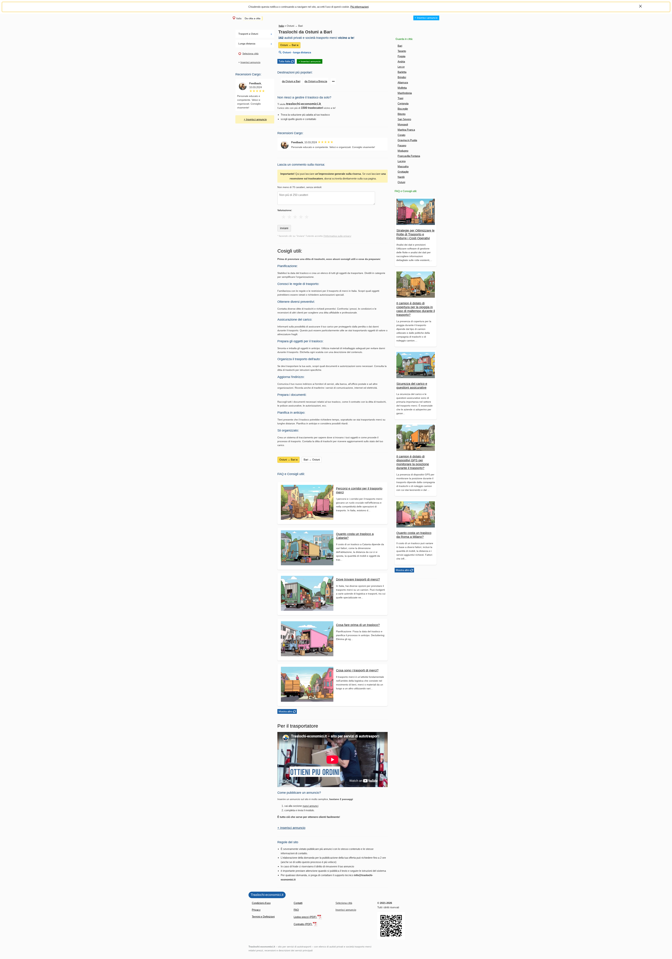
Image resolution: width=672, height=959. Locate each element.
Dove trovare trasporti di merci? (358, 579)
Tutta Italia (284, 61)
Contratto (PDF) (303, 924)
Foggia (401, 56)
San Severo (404, 119)
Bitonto (401, 113)
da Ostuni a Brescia (315, 81)
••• (333, 81)
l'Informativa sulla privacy (337, 236)
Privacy (256, 909)
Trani (400, 98)
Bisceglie (403, 108)
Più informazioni (359, 6)
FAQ (296, 909)
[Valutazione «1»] (283, 217)
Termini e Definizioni (263, 916)
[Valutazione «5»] (307, 217)
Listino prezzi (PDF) (305, 916)
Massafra (403, 166)
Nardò (401, 176)
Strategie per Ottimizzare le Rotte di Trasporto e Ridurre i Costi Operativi (415, 234)
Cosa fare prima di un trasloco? (358, 625)
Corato (401, 134)
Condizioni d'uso (261, 902)
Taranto (402, 50)
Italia (238, 18)
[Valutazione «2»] (289, 217)
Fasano (402, 145)
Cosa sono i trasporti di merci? (357, 670)
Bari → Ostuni (312, 459)
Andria (401, 61)
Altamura (403, 82)
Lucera (401, 161)
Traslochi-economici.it (267, 895)
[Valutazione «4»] (301, 217)
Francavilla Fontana (409, 155)
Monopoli (403, 124)
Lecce (401, 66)
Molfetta (402, 87)
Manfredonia (405, 92)
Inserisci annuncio (250, 62)
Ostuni (401, 182)
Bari (400, 45)
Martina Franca (406, 129)
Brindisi (402, 77)
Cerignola (403, 103)
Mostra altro (403, 570)
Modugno (403, 150)
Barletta (402, 71)
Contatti (298, 902)
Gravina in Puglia (407, 140)
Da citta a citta (252, 18)
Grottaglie (403, 171)
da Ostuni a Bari (291, 81)
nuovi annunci (310, 805)
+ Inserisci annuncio (426, 17)
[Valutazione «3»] (295, 217)
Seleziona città (250, 53)
